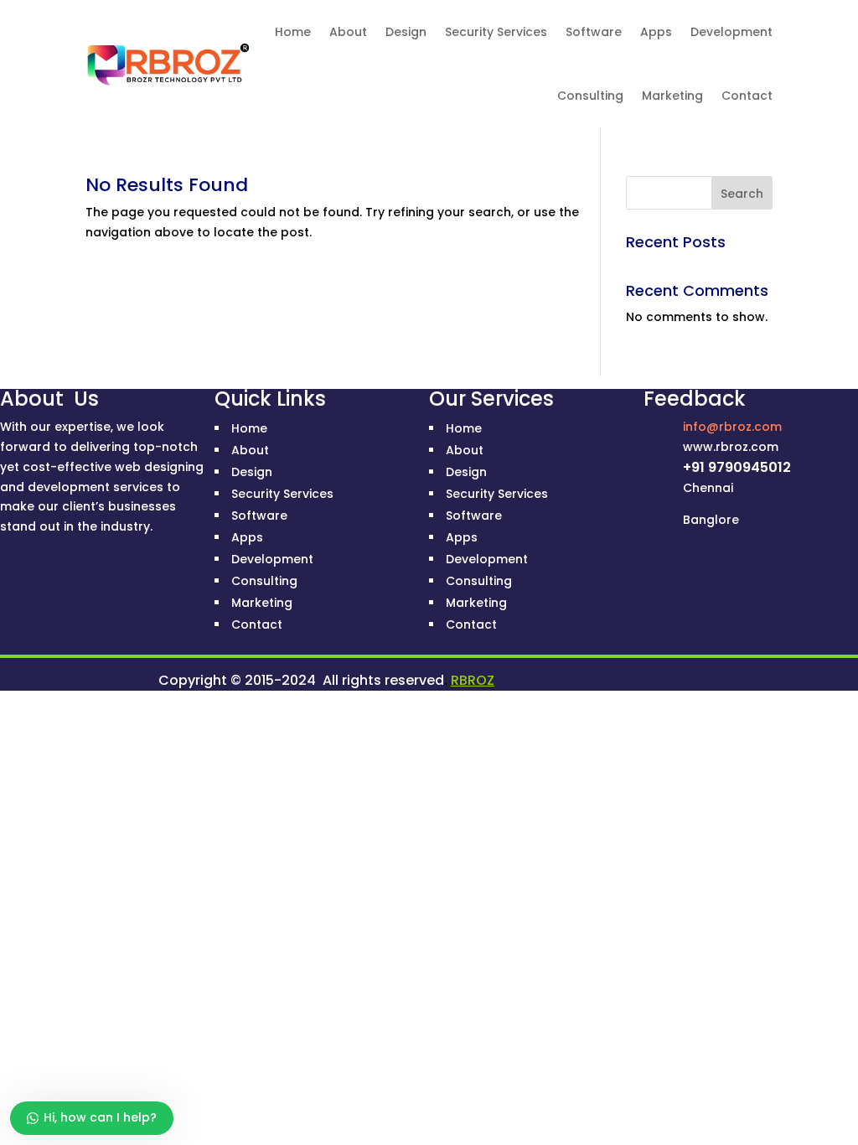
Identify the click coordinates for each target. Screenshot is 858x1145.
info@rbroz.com (732, 426)
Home (293, 31)
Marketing (672, 95)
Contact (747, 95)
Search (742, 193)
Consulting (590, 95)
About (348, 31)
